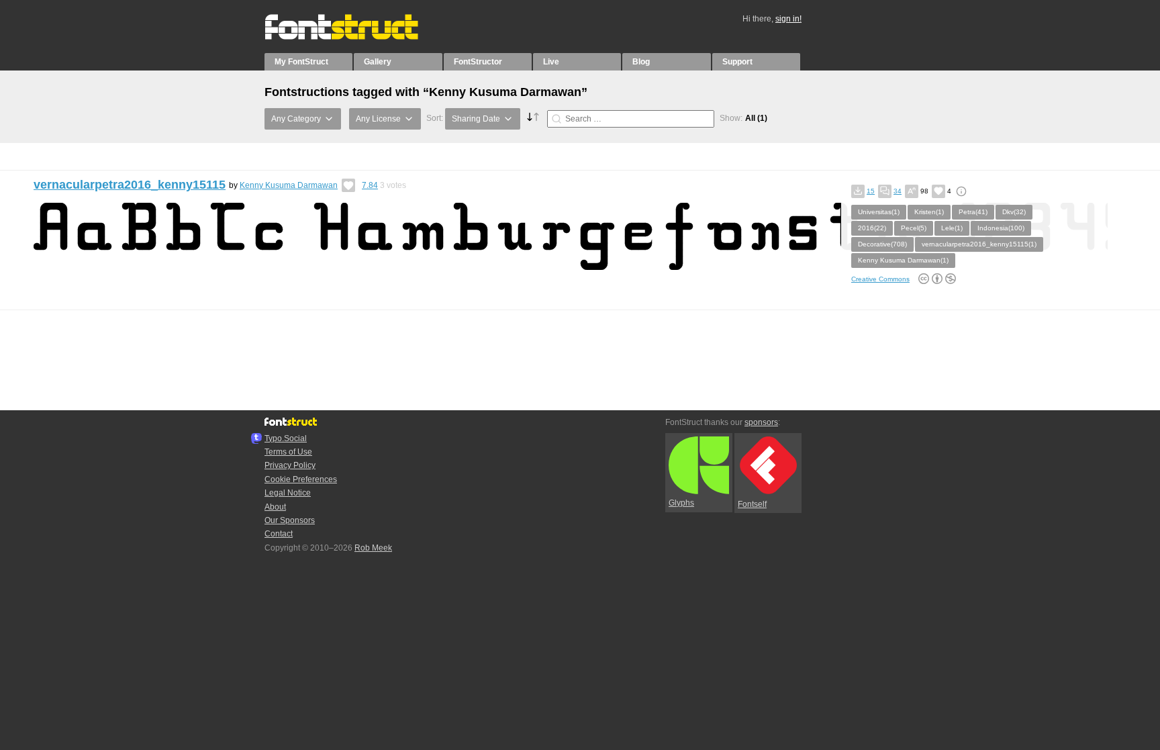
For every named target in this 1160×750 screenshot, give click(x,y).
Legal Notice (287, 493)
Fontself (752, 504)
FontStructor (478, 61)
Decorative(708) (882, 244)
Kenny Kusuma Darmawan (289, 185)
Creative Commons (880, 279)
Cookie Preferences (300, 479)
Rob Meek (373, 548)
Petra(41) (973, 212)
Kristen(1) (929, 212)
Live (551, 61)
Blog (641, 61)
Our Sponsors (289, 520)
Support (737, 61)
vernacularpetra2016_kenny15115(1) (979, 244)
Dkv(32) (1014, 212)
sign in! (788, 19)
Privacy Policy (290, 465)
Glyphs (681, 503)
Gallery (377, 61)
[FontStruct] (355, 37)
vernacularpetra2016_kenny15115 (130, 184)
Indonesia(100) (1000, 228)
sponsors (761, 422)
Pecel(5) (913, 228)
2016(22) (872, 228)
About (275, 507)
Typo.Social (285, 438)
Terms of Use (288, 452)
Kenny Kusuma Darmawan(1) (903, 260)
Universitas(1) (879, 212)
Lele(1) (952, 228)
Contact (278, 533)
